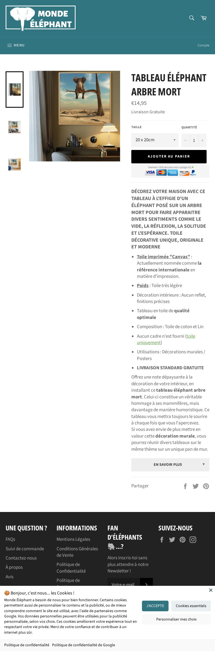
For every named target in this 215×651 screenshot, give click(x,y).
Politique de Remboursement (73, 583)
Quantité (189, 127)
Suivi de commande (25, 549)
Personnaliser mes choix (176, 619)
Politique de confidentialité (26, 645)
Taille (136, 127)
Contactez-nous (21, 558)
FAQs (10, 539)
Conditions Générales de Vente (77, 552)
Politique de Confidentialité (71, 567)
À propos (14, 567)
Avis (9, 577)
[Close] (211, 590)
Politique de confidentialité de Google (83, 645)
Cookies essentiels (191, 606)
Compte (203, 45)
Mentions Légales (73, 539)
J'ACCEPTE (155, 606)
